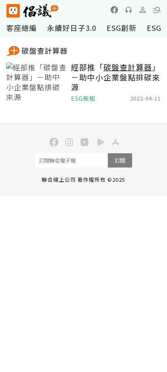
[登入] (143, 10)
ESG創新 (122, 27)
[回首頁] (32, 10)
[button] (157, 10)
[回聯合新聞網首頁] (12, 10)
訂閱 (120, 160)
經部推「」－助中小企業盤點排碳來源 (115, 77)
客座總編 (21, 27)
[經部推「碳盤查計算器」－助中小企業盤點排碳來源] (36, 82)
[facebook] (114, 10)
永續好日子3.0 (71, 27)
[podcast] (128, 10)
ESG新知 (83, 98)
